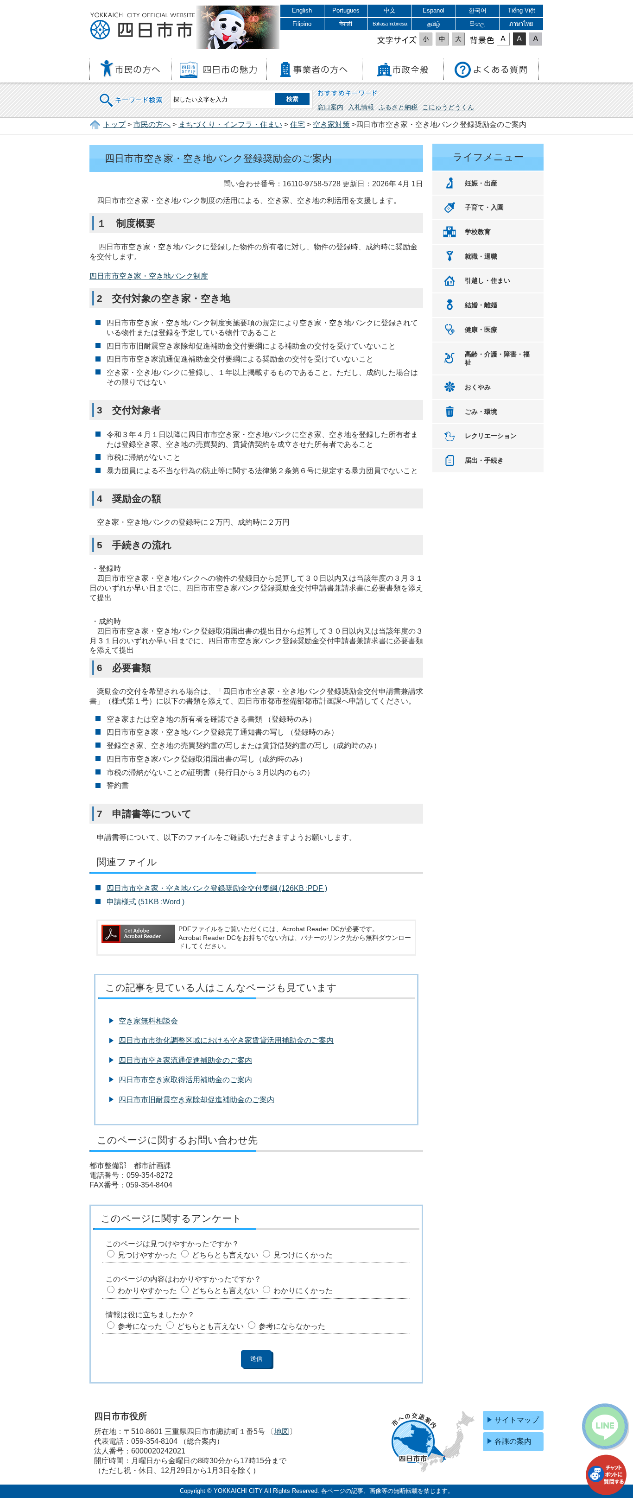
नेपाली (345, 23)
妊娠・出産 (481, 183)
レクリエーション (491, 435)
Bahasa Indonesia (390, 23)
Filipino (301, 23)
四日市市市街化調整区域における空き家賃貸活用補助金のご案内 (226, 1040)
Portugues (346, 10)
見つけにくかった (303, 1255)
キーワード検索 (132, 94)
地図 (281, 1431)
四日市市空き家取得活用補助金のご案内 (185, 1080)
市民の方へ (152, 124)
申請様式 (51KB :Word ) (145, 902)
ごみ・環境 (481, 411)
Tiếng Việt (521, 10)
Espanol (433, 10)
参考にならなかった (292, 1326)
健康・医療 (481, 329)
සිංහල (477, 23)
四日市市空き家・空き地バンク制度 (148, 276)
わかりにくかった (303, 1291)
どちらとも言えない (225, 1255)
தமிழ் (433, 23)
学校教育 (478, 231)
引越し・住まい (487, 280)
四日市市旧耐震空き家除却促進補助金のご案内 (196, 1100)
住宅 (297, 124)
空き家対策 (331, 124)
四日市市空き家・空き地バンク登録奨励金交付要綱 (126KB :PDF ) (217, 888)
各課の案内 (513, 1441)
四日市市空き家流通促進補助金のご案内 (185, 1060)
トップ (114, 124)
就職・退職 (481, 256)
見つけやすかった (147, 1255)
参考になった (140, 1326)
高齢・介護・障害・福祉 (497, 358)
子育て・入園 (484, 207)
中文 (390, 10)
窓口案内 (330, 107)
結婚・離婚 (481, 305)
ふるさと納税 (398, 107)
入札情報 (361, 107)
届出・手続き (484, 460)
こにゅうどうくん (448, 107)
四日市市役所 (142, 26)
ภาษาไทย (521, 23)
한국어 (477, 10)
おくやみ (478, 387)
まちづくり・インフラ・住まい (230, 124)
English (302, 10)
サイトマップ (516, 1420)
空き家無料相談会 (148, 1021)
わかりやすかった (147, 1291)
